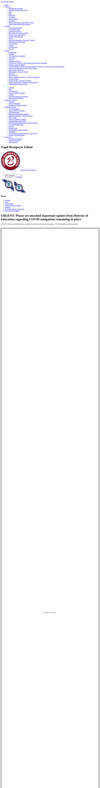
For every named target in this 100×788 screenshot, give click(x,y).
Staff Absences (13, 142)
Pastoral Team (13, 128)
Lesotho (11, 45)
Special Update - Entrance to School (20, 80)
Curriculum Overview (15, 28)
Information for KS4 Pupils (17, 42)
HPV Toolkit (13, 117)
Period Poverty (13, 75)
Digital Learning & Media (17, 65)
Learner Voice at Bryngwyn (17, 35)
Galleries (11, 95)
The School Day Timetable (17, 56)
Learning (7, 26)
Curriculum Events (14, 29)
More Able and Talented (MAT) (18, 33)
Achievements (13, 91)
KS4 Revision (13, 47)
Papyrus (11, 126)
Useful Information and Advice (18, 84)
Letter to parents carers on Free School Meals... (23, 68)
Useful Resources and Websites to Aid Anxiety (23, 133)
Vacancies (12, 21)
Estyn (10, 14)
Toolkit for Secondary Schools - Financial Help (23, 82)
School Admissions (14, 103)
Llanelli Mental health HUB (17, 121)
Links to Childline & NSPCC (18, 119)
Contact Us (8, 137)
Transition (12, 102)
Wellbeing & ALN (10, 107)
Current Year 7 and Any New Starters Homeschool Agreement (28, 63)
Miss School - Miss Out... (16, 70)
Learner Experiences (15, 31)
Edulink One (13, 52)
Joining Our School (11, 100)
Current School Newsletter (17, 93)
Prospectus (12, 15)
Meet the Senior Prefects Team (18, 10)
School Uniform (14, 79)
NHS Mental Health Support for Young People (23, 123)
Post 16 (11, 38)
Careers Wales (13, 44)
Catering (11, 59)
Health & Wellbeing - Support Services (21, 116)
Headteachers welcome (16, 8)
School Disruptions (14, 140)
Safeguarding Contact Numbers (18, 130)
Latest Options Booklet (16, 36)
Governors (12, 17)
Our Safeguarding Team (16, 124)
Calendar (11, 88)
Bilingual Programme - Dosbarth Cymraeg (22, 40)
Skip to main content (7, 1)
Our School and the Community (18, 96)
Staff (10, 12)
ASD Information (14, 112)
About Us (8, 7)
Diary (10, 89)
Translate (19, 177)
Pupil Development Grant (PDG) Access (21, 22)
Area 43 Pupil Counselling (17, 110)
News (6, 86)
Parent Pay (12, 73)
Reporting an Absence (15, 139)
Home (6, 5)
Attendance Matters (15, 61)
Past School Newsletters (16, 98)
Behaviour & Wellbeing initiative (19, 114)
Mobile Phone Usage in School (18, 72)
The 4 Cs (11, 49)
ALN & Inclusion (14, 109)
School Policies (13, 19)
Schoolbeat (12, 132)
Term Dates (12, 58)
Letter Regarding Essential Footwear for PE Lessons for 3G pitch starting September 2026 (36, 66)
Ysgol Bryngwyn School (28, 170)
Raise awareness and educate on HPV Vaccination (24, 77)
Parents (7, 51)
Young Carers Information (17, 135)
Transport (11, 54)
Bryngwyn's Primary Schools (18, 105)
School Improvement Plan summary (20, 24)
